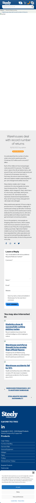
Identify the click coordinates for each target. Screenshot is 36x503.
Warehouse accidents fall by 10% (18, 366)
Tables (3, 455)
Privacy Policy (21, 500)
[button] (33, 472)
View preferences (18, 497)
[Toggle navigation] (32, 2)
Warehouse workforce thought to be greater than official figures (16, 347)
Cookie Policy (14, 500)
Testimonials (5, 468)
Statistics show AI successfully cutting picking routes (15, 326)
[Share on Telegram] (15, 243)
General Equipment (7, 449)
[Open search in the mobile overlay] (18, 7)
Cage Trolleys (5, 441)
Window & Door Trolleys (8, 461)
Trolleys (3, 458)
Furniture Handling (6, 444)
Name (8, 280)
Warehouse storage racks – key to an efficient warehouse (18, 389)
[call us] (28, 3)
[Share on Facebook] (6, 243)
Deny (18, 492)
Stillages (3, 452)
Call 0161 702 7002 (9, 421)
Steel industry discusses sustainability (17, 397)
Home (2, 10)
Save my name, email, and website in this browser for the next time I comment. (19, 298)
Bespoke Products (6, 465)
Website (8, 291)
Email (8, 285)
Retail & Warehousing (11, 10)
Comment (9, 260)
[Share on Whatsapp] (10, 243)
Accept (18, 487)
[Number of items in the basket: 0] (25, 3)
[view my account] (20, 3)
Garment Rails (5, 446)
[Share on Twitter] (19, 243)
